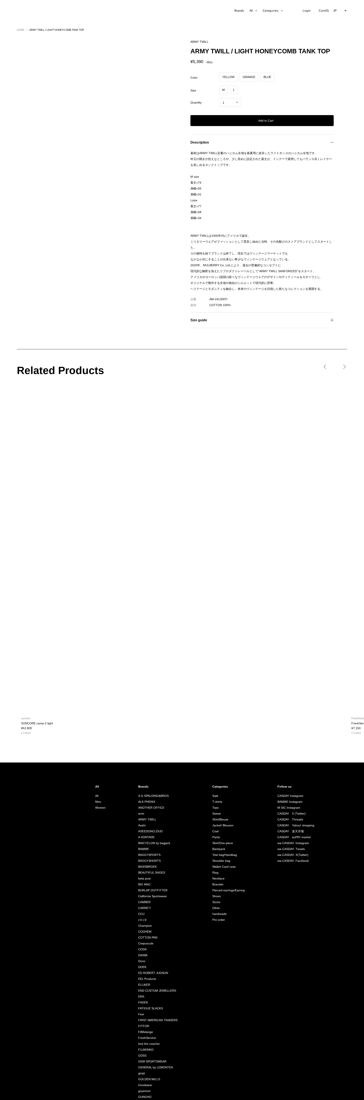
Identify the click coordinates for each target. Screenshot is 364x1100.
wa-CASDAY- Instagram (292, 843)
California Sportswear (151, 896)
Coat (213, 831)
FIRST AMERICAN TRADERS (155, 1020)
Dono (140, 961)
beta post (143, 878)
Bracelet (215, 884)
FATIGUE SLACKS (148, 1008)
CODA (140, 949)
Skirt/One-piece (221, 843)
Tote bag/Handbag (223, 855)
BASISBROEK (145, 866)
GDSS (140, 1055)
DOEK (140, 967)
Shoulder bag (219, 860)
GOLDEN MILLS (146, 1079)
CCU (139, 914)
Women (98, 807)
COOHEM (143, 931)
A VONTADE (144, 837)
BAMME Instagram (288, 801)
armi (139, 813)
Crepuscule (144, 943)
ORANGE (248, 77)
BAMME (141, 849)
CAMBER (142, 902)
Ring (213, 872)
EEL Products (145, 978)
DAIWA (141, 955)
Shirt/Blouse (218, 819)
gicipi (140, 1073)
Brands (237, 10)
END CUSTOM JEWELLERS (155, 990)
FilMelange (144, 1032)
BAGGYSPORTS (147, 855)
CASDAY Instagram (289, 795)
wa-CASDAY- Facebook (292, 860)
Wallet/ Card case (222, 866)
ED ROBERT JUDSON (151, 973)
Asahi (140, 825)
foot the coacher (148, 1043)
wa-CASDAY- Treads (290, 849)
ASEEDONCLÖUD (148, 831)
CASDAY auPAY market (293, 837)
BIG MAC (142, 884)
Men (96, 801)
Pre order (216, 919)
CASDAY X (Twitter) (291, 813)
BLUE (266, 77)
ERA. (139, 996)
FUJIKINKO (143, 1049)
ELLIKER (141, 984)
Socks (214, 902)
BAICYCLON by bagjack (152, 843)
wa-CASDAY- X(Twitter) (292, 855)
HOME (21, 29)
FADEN (141, 1002)
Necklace (216, 878)
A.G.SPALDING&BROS (150, 795)
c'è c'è (141, 919)
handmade (217, 914)
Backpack (217, 849)
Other (214, 908)
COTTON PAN (146, 937)
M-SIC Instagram (287, 807)
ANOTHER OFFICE (149, 807)
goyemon (143, 1091)
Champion (143, 925)
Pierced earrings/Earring (227, 890)
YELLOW (228, 77)
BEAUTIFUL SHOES (149, 872)
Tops (213, 807)
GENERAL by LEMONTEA (153, 1067)
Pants (213, 837)
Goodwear (143, 1085)
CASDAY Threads (289, 819)
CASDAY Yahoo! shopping (295, 825)
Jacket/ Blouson (221, 825)
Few (139, 1014)
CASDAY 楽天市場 (289, 831)
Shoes (214, 896)
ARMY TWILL (145, 819)
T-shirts (215, 801)
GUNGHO (142, 1097)
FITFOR (141, 1026)
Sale (213, 795)
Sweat (214, 813)
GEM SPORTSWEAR (150, 1061)
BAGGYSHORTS (147, 860)
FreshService (145, 1037)
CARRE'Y (142, 908)
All (94, 795)
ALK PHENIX (144, 801)
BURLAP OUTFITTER (150, 890)
